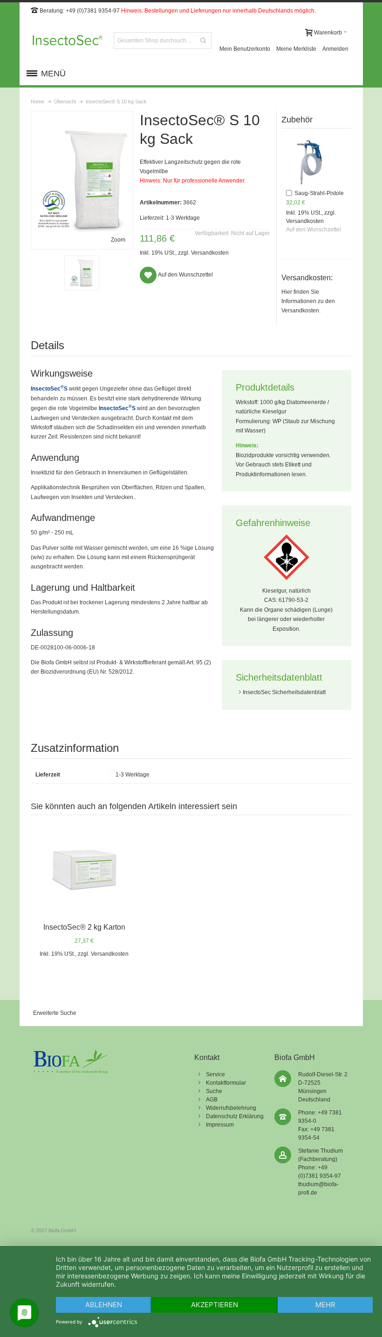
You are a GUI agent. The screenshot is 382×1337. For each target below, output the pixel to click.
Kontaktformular (226, 1083)
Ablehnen (103, 1304)
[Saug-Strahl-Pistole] (309, 161)
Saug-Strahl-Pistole (319, 193)
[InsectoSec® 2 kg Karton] (84, 870)
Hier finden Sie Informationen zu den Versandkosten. (308, 301)
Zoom (118, 239)
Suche (214, 1091)
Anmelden (335, 49)
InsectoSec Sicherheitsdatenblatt (284, 692)
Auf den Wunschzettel (313, 229)
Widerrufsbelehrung (231, 1108)
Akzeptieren (214, 1304)
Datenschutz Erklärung (235, 1116)
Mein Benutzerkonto (244, 49)
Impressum (220, 1124)
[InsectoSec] (67, 40)
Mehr (325, 1304)
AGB (212, 1099)
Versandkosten (210, 253)
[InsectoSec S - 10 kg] (81, 273)
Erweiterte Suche (54, 1013)
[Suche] (203, 40)
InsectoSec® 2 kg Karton (84, 927)
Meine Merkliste (296, 49)
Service (215, 1074)
